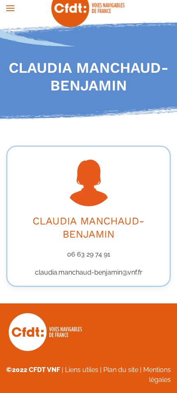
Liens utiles (81, 370)
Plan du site (120, 370)
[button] (10, 8)
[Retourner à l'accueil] (88, 8)
